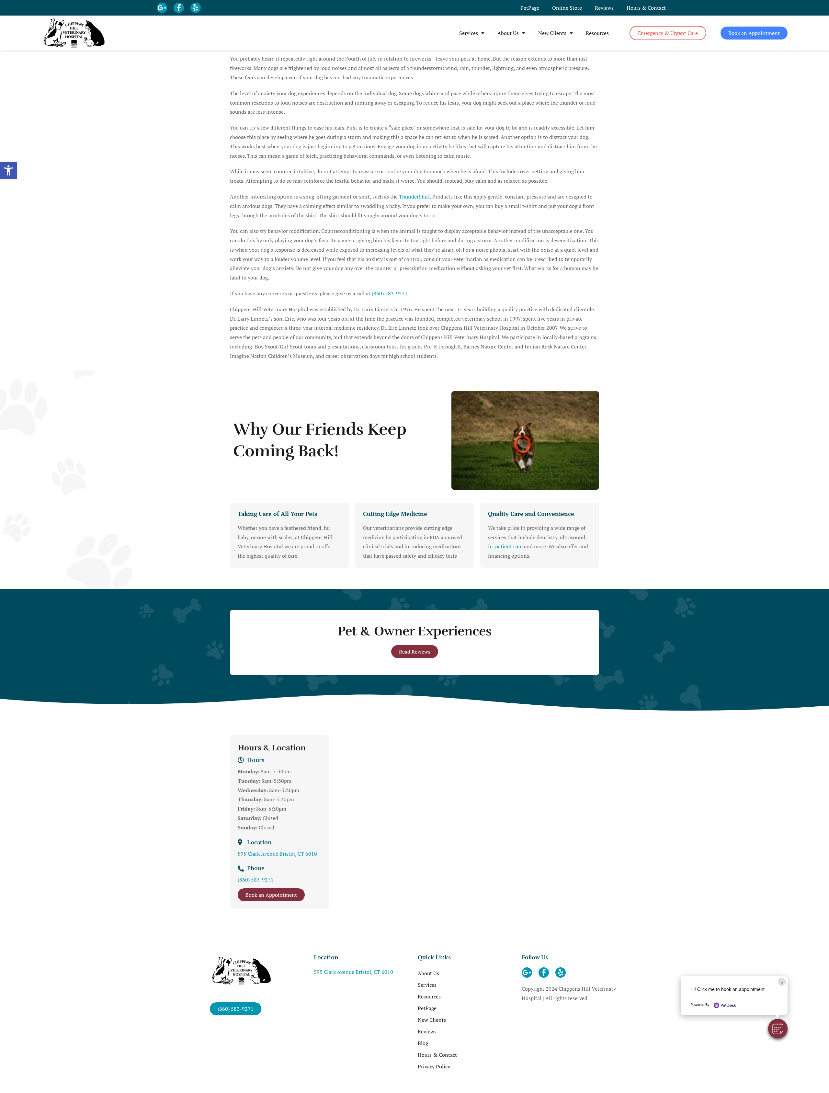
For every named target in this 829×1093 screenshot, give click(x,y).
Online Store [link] (567, 8)
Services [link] (468, 33)
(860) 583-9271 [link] (390, 293)
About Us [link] (508, 33)
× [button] (781, 981)
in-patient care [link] (505, 546)
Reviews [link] (604, 8)
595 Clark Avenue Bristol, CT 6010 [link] (277, 853)
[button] (778, 1028)
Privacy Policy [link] (434, 1066)
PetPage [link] (529, 8)
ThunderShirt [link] (414, 196)
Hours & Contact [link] (646, 8)
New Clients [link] (552, 33)
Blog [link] (423, 1043)
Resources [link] (597, 33)
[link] (8, 170)
